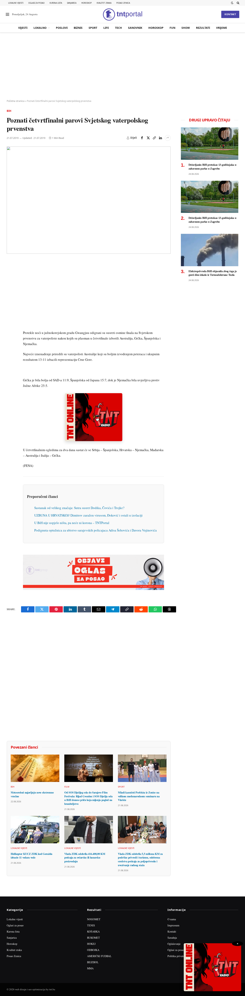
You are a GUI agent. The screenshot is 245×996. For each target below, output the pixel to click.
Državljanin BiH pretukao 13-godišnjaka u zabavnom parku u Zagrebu (212, 166)
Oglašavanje (173, 944)
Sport (93, 28)
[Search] (237, 3)
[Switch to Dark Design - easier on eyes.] (232, 3)
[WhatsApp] (10, 343)
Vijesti (22, 28)
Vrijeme (221, 28)
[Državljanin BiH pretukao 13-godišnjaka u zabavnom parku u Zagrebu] (209, 143)
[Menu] (7, 14)
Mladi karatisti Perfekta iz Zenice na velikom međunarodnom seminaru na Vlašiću (139, 796)
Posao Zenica (123, 3)
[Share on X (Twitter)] (148, 138)
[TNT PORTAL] (122, 14)
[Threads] (10, 352)
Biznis (78, 28)
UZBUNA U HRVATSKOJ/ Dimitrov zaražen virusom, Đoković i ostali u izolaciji (88, 515)
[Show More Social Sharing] (168, 138)
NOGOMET (93, 919)
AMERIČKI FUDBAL (99, 956)
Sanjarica (71, 3)
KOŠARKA (93, 931)
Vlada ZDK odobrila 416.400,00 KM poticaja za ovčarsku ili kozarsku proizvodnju (84, 857)
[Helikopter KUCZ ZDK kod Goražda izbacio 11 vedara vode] (35, 829)
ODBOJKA (93, 950)
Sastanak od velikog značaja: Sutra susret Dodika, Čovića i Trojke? (79, 508)
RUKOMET (93, 937)
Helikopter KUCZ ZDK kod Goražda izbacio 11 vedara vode (31, 855)
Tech (118, 28)
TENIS (91, 925)
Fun (172, 28)
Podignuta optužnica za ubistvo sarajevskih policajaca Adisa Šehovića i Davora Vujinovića (95, 530)
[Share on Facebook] (142, 138)
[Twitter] (10, 281)
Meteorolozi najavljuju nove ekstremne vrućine (32, 794)
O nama (171, 919)
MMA (90, 968)
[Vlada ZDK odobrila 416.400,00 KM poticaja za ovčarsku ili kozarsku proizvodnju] (88, 829)
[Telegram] (10, 334)
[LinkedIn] (10, 316)
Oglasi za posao (36, 3)
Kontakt (230, 14)
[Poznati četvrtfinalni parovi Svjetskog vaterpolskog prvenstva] (89, 200)
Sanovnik (135, 28)
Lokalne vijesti (15, 3)
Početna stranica (15, 101)
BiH (9, 111)
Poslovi (62, 28)
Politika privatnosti (177, 956)
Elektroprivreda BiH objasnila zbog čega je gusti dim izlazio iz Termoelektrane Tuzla (213, 273)
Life (106, 28)
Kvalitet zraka (104, 3)
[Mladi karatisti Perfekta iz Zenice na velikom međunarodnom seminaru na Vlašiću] (142, 768)
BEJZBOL (93, 962)
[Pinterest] (10, 290)
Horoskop (86, 3)
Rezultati (203, 28)
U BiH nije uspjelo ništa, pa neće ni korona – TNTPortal (71, 523)
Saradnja (172, 937)
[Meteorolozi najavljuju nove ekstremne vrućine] (35, 768)
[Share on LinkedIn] (160, 138)
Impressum (173, 925)
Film (66, 786)
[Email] (10, 299)
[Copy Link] (154, 138)
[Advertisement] (122, 66)
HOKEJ (91, 944)
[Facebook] (10, 272)
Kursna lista (56, 3)
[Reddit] (10, 325)
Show (185, 28)
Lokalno (40, 28)
